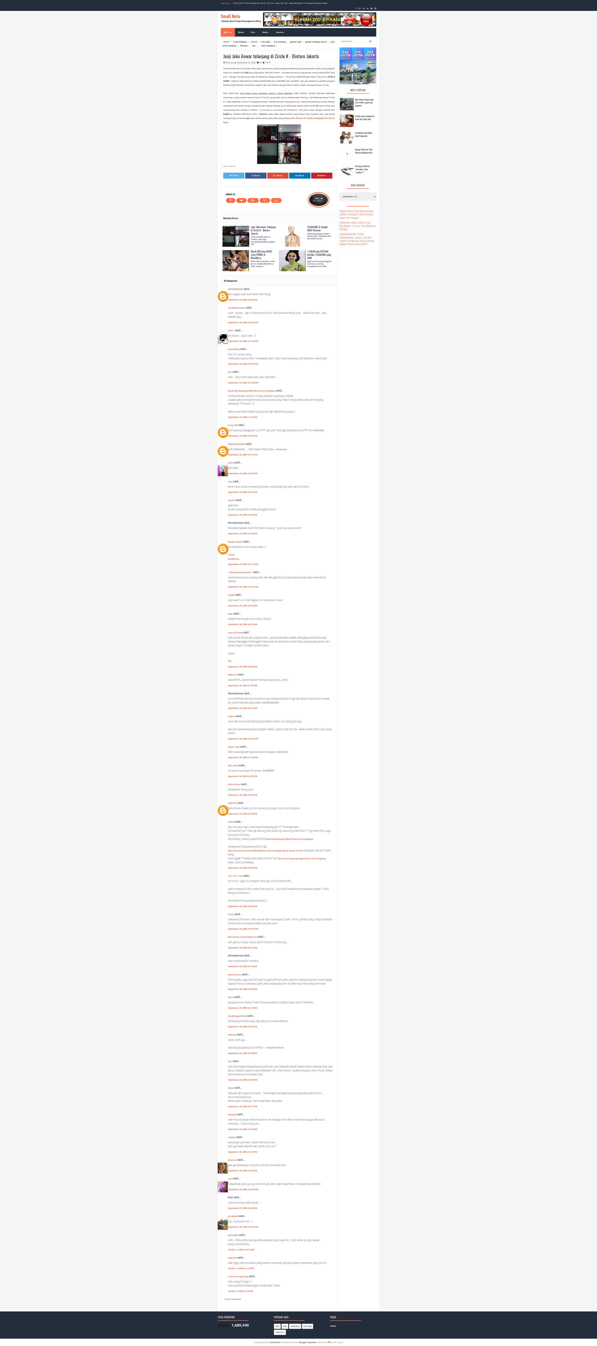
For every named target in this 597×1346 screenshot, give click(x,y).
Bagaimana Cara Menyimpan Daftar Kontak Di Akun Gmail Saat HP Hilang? (357, 214)
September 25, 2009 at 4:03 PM (242, 989)
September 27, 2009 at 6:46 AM (242, 1208)
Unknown (232, 803)
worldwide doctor (236, 308)
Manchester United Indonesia (242, 937)
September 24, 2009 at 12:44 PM (243, 757)
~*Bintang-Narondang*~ (240, 572)
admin (229, 194)
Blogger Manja (235, 542)
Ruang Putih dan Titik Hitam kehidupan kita (363, 151)
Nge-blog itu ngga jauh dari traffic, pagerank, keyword (364, 102)
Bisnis (265, 32)
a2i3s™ (231, 330)
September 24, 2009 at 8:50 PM (242, 906)
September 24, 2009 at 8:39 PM (242, 868)
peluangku (233, 1235)
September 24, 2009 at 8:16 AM (242, 624)
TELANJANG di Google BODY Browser (317, 228)
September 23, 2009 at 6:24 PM (242, 473)
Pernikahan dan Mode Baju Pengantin (363, 134)
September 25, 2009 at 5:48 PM (242, 1053)
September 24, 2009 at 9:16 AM (242, 708)
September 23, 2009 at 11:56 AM (243, 341)
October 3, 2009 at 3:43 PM (240, 1291)
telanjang (291, 105)
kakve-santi (233, 747)
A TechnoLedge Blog (238, 1276)
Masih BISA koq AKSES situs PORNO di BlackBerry (261, 255)
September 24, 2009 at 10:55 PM (243, 929)
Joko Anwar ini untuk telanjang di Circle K (312, 118)
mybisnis (232, 1258)
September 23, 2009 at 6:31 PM (242, 492)
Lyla (230, 372)
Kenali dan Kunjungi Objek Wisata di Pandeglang (251, 391)
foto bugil (307, 1326)
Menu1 (241, 32)
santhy (231, 595)
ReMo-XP (232, 675)
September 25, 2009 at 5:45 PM (242, 1026)
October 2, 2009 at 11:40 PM (241, 1268)
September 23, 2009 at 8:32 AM (242, 300)
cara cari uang (235, 632)
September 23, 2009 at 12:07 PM (243, 364)
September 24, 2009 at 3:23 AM (242, 606)
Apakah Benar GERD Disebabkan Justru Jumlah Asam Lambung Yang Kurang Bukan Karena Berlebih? (357, 239)
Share (257, 175)
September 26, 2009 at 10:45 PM (243, 1189)
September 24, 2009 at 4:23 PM (242, 776)
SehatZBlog (233, 349)
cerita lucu (295, 1326)
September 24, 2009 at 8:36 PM (242, 814)
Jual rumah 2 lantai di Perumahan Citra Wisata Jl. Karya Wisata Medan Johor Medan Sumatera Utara (274, 3)
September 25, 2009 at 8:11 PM (242, 1106)
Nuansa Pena (234, 974)
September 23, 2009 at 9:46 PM (242, 533)
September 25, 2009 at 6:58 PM (242, 1080)
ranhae (231, 716)
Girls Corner (234, 784)
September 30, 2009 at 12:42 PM (243, 1227)
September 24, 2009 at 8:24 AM (242, 667)
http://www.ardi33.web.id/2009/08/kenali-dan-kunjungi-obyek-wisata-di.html (265, 851)
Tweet (235, 175)
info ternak (281, 449)
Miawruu (232, 1160)
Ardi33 (231, 822)
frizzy (231, 914)
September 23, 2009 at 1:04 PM (242, 417)
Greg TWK (233, 425)
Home (229, 32)
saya (253, 839)
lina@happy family (237, 1016)
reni (230, 1179)
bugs (230, 614)
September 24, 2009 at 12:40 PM (243, 739)
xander (231, 500)
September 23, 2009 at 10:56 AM (243, 322)
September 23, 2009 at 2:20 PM (242, 436)
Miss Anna (233, 765)
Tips (252, 32)
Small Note (230, 16)
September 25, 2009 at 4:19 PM (242, 1008)
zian (230, 481)
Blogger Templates (307, 1342)
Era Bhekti (233, 1216)
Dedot (231, 463)
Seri (230, 1061)
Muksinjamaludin (236, 444)
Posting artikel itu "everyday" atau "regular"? (362, 169)
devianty (232, 1114)
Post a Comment (233, 1299)
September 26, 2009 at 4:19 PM (242, 1152)
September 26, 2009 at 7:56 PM (242, 1170)
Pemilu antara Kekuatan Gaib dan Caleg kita (364, 117)
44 (260, 62)
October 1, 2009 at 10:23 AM (241, 1250)
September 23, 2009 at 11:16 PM (243, 564)
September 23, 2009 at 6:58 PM (242, 515)
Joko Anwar (238, 85)
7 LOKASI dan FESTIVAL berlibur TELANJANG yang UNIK (319, 255)
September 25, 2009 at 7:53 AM (242, 966)
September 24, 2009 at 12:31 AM (243, 587)
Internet (280, 32)
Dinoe (231, 1088)
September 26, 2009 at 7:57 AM (242, 1129)
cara (285, 1326)
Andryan (232, 1035)
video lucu (279, 1332)
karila (231, 997)
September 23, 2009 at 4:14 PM (242, 454)
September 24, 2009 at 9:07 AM (242, 685)
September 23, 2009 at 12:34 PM (243, 383)
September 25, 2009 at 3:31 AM (242, 948)
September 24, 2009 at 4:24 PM (242, 795)
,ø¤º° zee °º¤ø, (235, 876)
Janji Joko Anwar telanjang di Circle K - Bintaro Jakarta (263, 230)
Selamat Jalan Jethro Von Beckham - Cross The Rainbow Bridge (358, 226)
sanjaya (232, 1137)
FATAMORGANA (235, 289)
